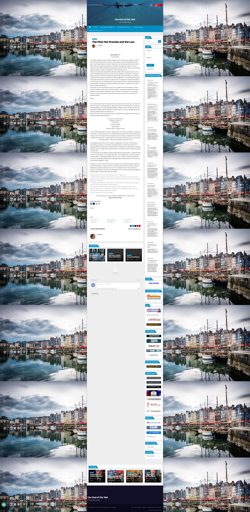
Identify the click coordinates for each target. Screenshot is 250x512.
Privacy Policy (158, 507)
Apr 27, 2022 (94, 259)
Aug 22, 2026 (112, 480)
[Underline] (101, 288)
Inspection (92, 472)
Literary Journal (138, 27)
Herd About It (97, 253)
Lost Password (150, 69)
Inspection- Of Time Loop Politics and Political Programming (152, 84)
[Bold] (98, 288)
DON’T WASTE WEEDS (98, 229)
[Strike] (103, 288)
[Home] (90, 27)
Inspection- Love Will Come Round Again (152, 225)
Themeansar (113, 507)
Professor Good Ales (123, 27)
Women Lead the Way (111, 219)
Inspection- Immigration (150, 475)
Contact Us (144, 507)
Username (149, 50)
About (136, 507)
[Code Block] (110, 288)
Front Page (92, 253)
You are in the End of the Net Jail (155, 510)
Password (149, 57)
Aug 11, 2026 (150, 478)
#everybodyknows (150, 455)
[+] (116, 288)
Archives (139, 507)
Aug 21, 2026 (131, 478)
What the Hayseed (93, 256)
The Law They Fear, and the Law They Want (134, 476)
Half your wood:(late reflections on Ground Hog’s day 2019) (115, 257)
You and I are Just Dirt (94, 219)
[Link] (112, 288)
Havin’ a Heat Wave (134, 229)
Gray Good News (133, 257)
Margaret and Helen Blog (152, 315)
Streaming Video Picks (95, 30)
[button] (161, 28)
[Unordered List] (107, 288)
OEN (119, 480)
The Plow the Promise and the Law (113, 41)
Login (138, 280)
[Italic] (99, 288)
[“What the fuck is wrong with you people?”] (154, 283)
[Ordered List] (105, 288)
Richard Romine (130, 472)
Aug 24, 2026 (94, 478)
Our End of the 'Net (125, 19)
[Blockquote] (109, 288)
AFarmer (100, 45)
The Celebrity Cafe (151, 436)
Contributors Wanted (107, 27)
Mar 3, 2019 (112, 259)
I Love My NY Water (128, 219)
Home (95, 27)
